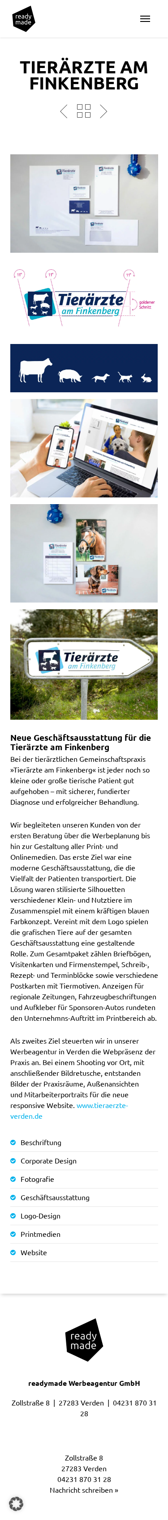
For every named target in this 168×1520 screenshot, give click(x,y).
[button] (145, 19)
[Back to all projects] (83, 111)
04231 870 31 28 (84, 1479)
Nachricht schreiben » (84, 1490)
